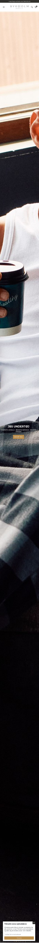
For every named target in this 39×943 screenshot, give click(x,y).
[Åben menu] (4, 7)
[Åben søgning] (32, 7)
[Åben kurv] (35, 7)
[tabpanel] (19, 477)
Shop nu (24, 436)
